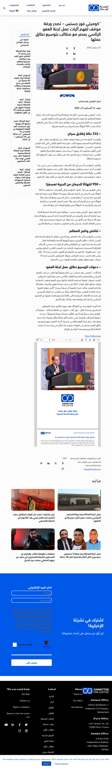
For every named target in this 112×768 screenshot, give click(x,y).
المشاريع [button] (46, 5)
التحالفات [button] (31, 5)
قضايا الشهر (49, 741)
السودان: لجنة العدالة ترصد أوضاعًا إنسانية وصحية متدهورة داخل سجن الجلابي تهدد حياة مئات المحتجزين (21, 154)
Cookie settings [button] (61, 763)
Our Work (77, 700)
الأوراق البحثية (48, 735)
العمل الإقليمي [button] (48, 10)
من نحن (62, 5)
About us (78, 694)
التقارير (51, 707)
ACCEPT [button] (46, 763)
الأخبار (51, 696)
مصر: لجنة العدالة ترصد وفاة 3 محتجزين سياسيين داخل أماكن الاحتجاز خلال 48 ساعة (80, 555)
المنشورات (14, 5)
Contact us (25, 700)
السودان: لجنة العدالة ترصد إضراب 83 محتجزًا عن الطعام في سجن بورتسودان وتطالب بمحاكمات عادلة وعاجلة (22, 83)
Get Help (26, 694)
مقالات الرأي (48, 730)
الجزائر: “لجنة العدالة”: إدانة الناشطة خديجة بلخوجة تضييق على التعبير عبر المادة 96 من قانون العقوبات (21, 105)
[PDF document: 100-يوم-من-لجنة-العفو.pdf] (67, 392)
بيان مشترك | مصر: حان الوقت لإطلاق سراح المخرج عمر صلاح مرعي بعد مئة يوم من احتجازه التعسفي (33, 517)
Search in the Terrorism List (18, 715)
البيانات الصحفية (47, 718)
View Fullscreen (93, 335)
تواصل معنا (32, 10)
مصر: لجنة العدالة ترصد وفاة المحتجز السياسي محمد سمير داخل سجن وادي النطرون (83, 517)
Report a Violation (21, 707)
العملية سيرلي (48, 752)
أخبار (52, 702)
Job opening (76, 707)
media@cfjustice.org (92, 469)
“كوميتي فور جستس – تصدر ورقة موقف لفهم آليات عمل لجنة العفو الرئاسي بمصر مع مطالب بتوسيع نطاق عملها (68, 31)
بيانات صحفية (48, 724)
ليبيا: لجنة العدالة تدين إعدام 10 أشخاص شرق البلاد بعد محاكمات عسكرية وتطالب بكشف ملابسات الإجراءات (22, 58)
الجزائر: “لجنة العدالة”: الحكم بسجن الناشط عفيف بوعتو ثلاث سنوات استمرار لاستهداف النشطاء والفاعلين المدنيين (21, 177)
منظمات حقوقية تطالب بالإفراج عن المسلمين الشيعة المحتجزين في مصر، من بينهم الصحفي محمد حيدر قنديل (35, 556)
